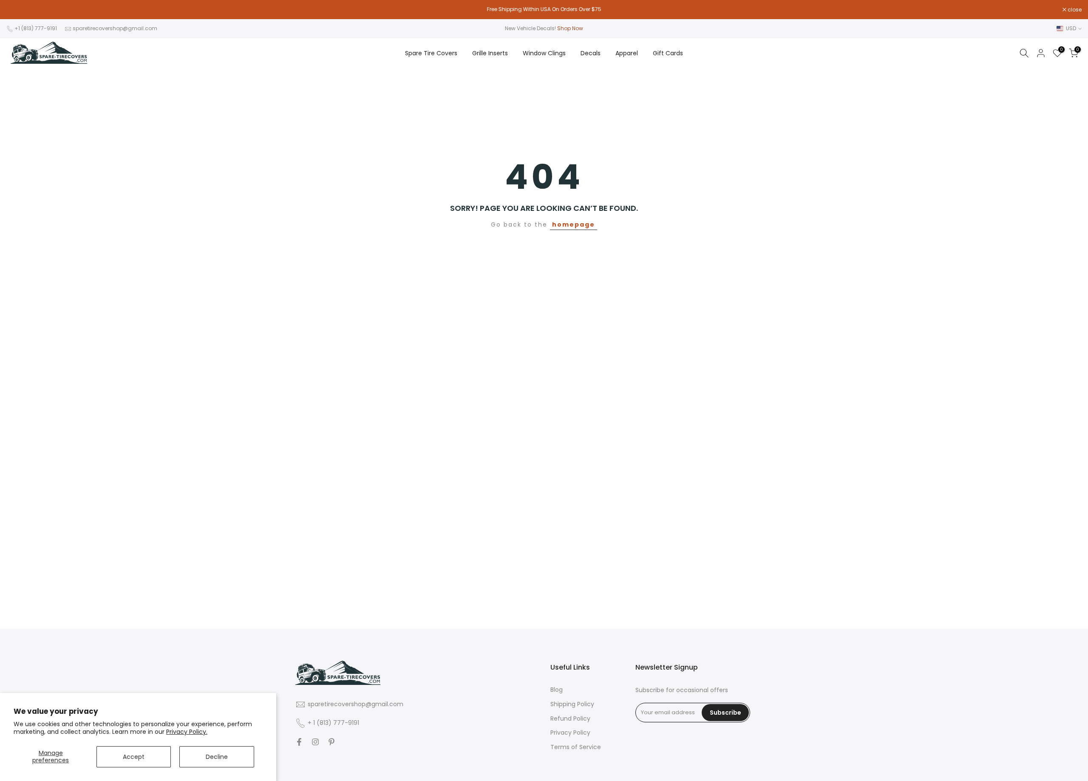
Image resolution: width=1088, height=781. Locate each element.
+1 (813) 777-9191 (35, 28)
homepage (573, 224)
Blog (556, 690)
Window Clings (544, 53)
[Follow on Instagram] (315, 742)
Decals (591, 53)
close (18, 9)
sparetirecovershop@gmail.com (115, 28)
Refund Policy (570, 718)
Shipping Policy (572, 704)
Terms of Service (575, 747)
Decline (217, 757)
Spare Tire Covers (431, 53)
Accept (133, 757)
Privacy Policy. (186, 731)
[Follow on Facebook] (299, 742)
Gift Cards (668, 53)
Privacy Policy (570, 733)
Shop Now (570, 28)
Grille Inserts (490, 53)
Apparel (626, 53)
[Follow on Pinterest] (331, 742)
